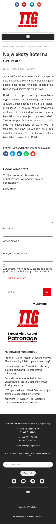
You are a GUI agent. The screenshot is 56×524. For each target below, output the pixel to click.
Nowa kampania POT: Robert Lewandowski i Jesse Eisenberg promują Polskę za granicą (26, 382)
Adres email (11, 241)
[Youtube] (24, 4)
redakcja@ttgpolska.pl (31, 446)
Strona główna (8, 47)
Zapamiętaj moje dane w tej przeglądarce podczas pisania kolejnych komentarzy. (27, 269)
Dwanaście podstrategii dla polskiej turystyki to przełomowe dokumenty (27, 370)
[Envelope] (39, 4)
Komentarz (10, 189)
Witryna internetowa (15, 253)
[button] (28, 36)
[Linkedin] (32, 4)
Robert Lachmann (36, 517)
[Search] (47, 292)
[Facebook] (17, 4)
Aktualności (20, 47)
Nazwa (8, 228)
